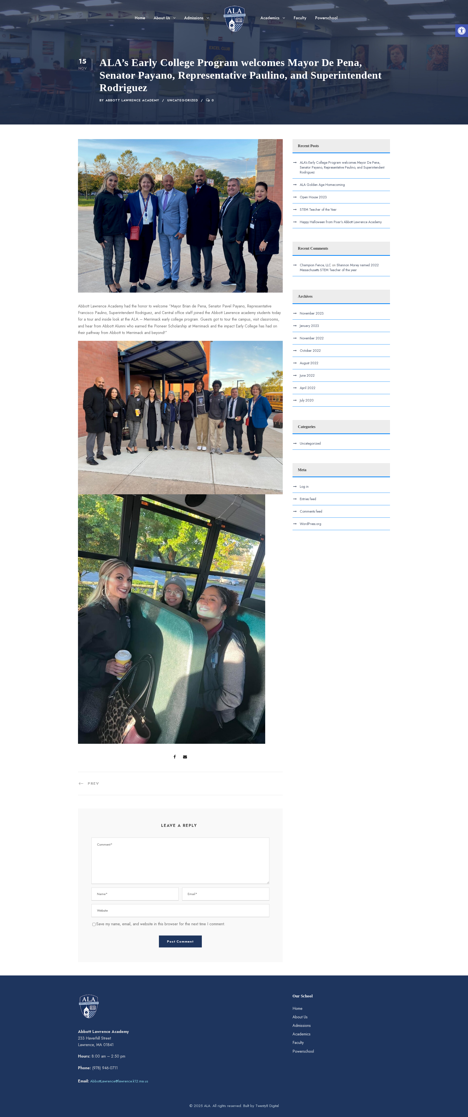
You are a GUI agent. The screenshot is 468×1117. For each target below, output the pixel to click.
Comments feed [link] (311, 511)
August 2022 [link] (309, 363)
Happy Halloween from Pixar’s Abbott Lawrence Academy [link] (341, 222)
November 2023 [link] (312, 313)
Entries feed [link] (308, 498)
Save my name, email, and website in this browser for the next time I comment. (160, 924)
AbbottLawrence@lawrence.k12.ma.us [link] (119, 1081)
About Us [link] (162, 18)
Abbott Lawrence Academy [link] (132, 100)
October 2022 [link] (310, 350)
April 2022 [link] (307, 387)
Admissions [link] (193, 18)
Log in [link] (304, 486)
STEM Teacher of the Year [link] (318, 209)
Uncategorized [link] (182, 100)
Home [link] (140, 18)
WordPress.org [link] (310, 523)
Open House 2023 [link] (313, 197)
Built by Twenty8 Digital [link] (261, 1105)
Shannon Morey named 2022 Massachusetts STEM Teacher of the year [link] (339, 267)
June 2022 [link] (307, 375)
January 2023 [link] (309, 325)
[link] (461, 30)
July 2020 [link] (307, 400)
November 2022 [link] (312, 338)
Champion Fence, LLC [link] (315, 265)
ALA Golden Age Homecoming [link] (322, 184)
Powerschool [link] (326, 18)
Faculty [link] (300, 18)
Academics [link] (270, 18)
